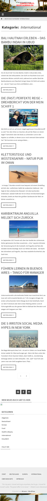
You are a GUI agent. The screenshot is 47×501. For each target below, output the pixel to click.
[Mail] (29, 392)
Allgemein (5, 418)
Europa (4, 425)
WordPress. (31, 491)
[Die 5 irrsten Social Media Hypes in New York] (23, 339)
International (6, 435)
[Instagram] (18, 392)
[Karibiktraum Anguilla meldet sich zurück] (23, 229)
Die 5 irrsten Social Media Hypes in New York (21, 325)
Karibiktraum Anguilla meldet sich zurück (19, 215)
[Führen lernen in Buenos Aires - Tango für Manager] (23, 284)
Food (3, 428)
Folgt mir (5, 447)
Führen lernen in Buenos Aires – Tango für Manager (22, 270)
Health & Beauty (7, 432)
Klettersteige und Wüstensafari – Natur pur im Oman (22, 158)
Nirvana (24, 491)
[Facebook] (23, 392)
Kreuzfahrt (5, 439)
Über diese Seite (7, 479)
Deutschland (6, 421)
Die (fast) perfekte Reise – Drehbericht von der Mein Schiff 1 (22, 102)
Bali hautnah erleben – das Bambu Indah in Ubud (23, 40)
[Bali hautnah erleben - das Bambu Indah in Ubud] (23, 57)
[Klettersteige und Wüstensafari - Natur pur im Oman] (23, 174)
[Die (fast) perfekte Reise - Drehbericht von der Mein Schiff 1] (23, 117)
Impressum (20, 479)
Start (4, 474)
